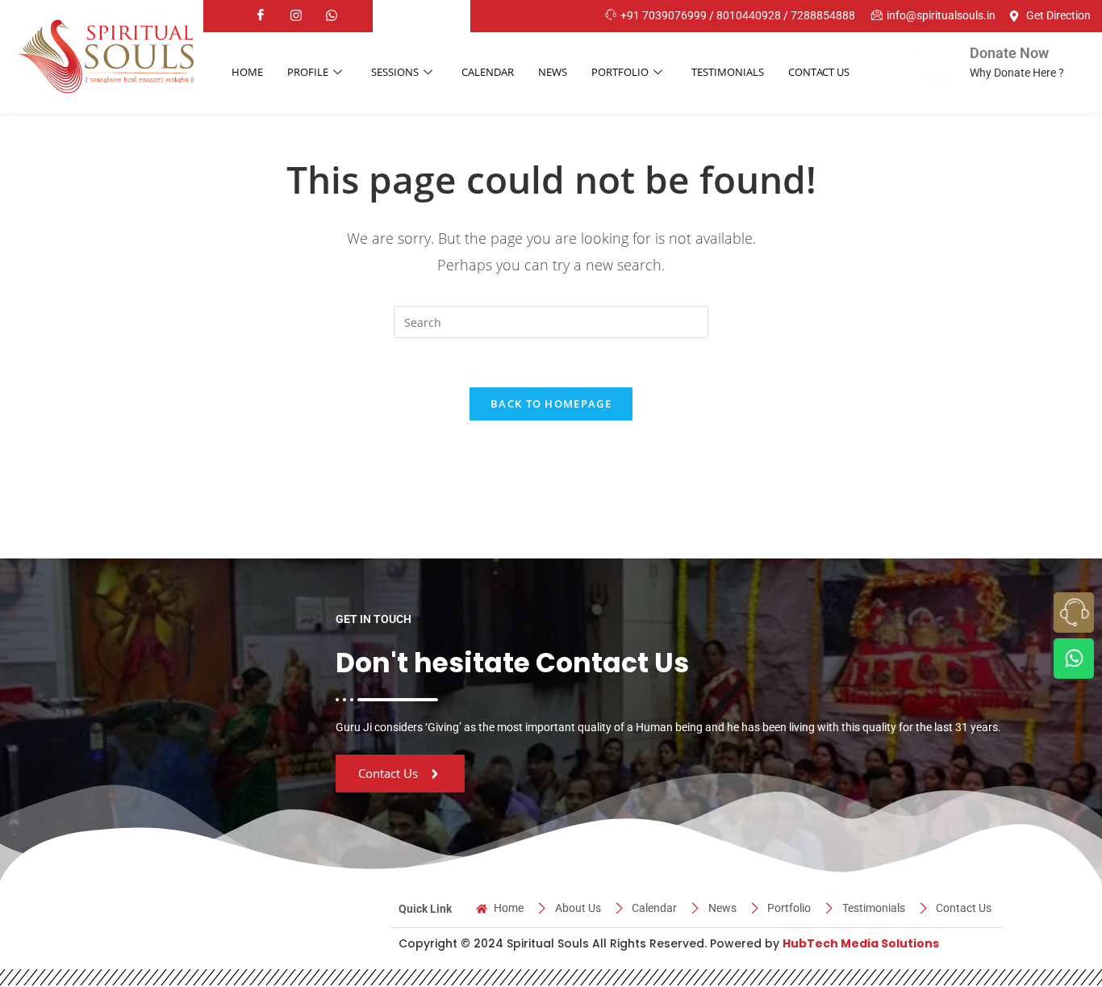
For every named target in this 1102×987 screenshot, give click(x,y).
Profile (307, 72)
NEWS (552, 72)
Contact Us (818, 72)
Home (247, 72)
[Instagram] (296, 16)
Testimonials (727, 72)
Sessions (395, 72)
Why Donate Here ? (1017, 72)
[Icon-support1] (1074, 612)
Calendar (487, 72)
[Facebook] (260, 16)
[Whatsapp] (331, 16)
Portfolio (620, 72)
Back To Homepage (551, 403)
